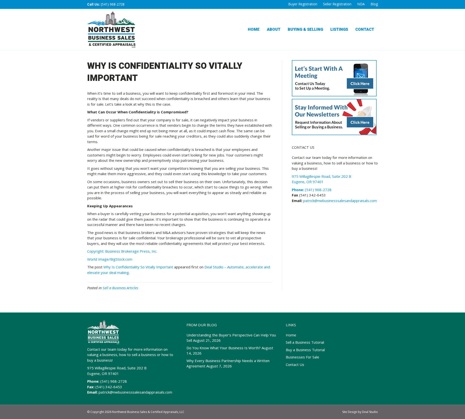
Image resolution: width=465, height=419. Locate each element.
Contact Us (295, 364)
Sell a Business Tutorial (305, 342)
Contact (364, 29)
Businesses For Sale (302, 357)
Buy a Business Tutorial (305, 349)
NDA (361, 4)
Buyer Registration (302, 4)
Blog (374, 4)
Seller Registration (337, 4)
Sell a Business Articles (120, 287)
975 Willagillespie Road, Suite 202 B (117, 367)
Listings (339, 29)
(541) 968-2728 (112, 4)
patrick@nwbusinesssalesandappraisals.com (339, 200)
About (273, 29)
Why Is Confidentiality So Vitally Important (138, 266)
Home (254, 29)
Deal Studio (370, 412)
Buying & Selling (305, 29)
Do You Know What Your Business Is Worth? (223, 347)
